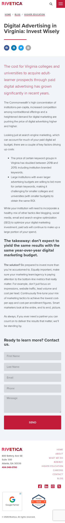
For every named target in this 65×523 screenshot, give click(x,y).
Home (8, 14)
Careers (58, 470)
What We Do (56, 458)
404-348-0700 (9, 467)
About (59, 454)
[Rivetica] (12, 4)
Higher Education (34, 14)
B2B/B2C (58, 462)
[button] (51, 4)
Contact (58, 474)
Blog (17, 14)
